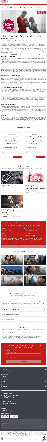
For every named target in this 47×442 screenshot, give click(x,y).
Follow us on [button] (3, 408)
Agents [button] (4, 376)
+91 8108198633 (6, 425)
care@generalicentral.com (21, 337)
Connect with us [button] (5, 421)
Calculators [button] (5, 374)
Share (12, 40)
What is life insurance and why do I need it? (10, 299)
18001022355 (6, 423)
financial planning (14, 54)
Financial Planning (11, 7)
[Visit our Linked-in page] (1, 411)
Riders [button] (4, 381)
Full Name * (3, 228)
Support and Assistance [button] (8, 371)
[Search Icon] (43, 1)
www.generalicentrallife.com (26, 435)
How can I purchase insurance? (8, 319)
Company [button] (5, 369)
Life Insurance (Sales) (29, 235)
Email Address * (9, 355)
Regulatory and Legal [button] (7, 386)
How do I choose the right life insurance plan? (10, 309)
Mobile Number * (27, 228)
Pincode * (3, 233)
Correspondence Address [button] (8, 393)
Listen (15, 40)
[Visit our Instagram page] (11, 411)
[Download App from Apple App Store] (14, 416)
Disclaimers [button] (5, 388)
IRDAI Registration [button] (7, 401)
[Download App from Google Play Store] (5, 416)
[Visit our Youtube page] (4, 411)
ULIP (12, 97)
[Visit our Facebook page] (9, 411)
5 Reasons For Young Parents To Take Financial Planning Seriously (29, 7)
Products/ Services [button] (7, 379)
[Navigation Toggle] (45, 1)
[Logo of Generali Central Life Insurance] (3, 1)
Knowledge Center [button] (7, 383)
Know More (4, 157)
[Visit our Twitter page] (6, 411)
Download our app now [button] (6, 413)
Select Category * (27, 233)
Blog (5, 7)
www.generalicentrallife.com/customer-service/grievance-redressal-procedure (16, 338)
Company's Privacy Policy (28, 240)
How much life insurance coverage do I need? (10, 314)
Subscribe (23, 361)
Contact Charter (37, 240)
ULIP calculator (34, 100)
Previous (2, 161)
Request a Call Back (23, 246)
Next (44, 161)
